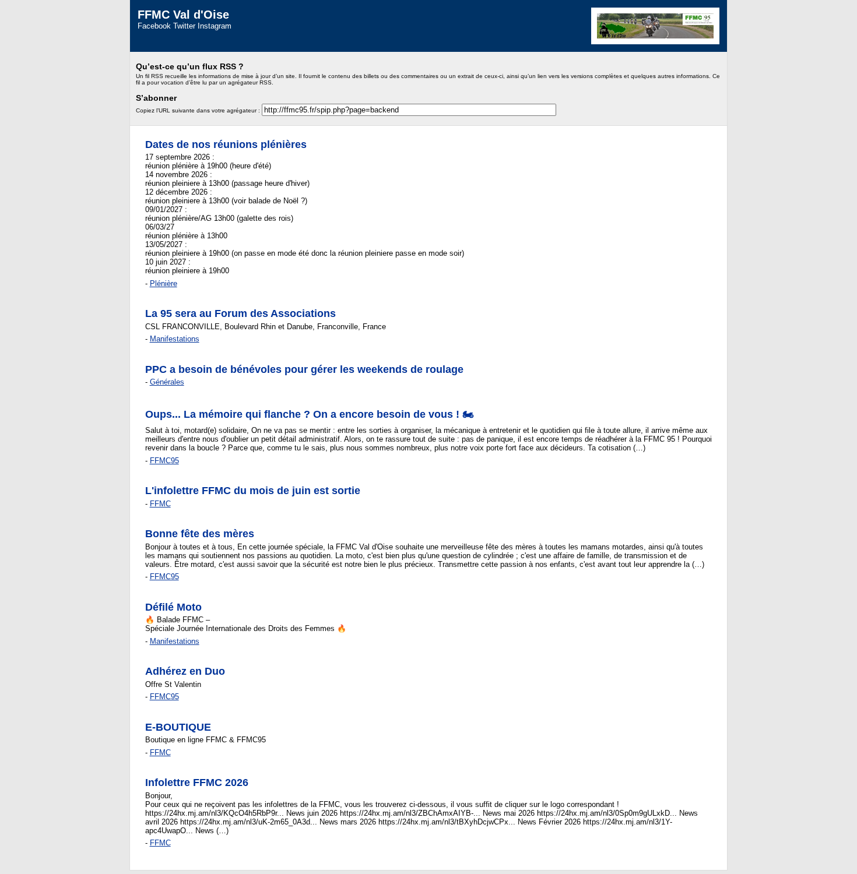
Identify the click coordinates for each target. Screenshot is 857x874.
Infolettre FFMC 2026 (196, 782)
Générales (167, 382)
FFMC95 (164, 460)
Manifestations (174, 338)
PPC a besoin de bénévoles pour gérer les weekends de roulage (304, 369)
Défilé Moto (173, 607)
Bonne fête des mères (199, 534)
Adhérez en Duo (185, 671)
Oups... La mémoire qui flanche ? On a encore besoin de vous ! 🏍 (309, 414)
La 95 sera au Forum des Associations (240, 313)
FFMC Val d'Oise (183, 14)
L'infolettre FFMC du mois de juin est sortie (252, 490)
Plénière (163, 283)
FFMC (160, 503)
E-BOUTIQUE (178, 727)
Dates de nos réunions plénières (226, 144)
